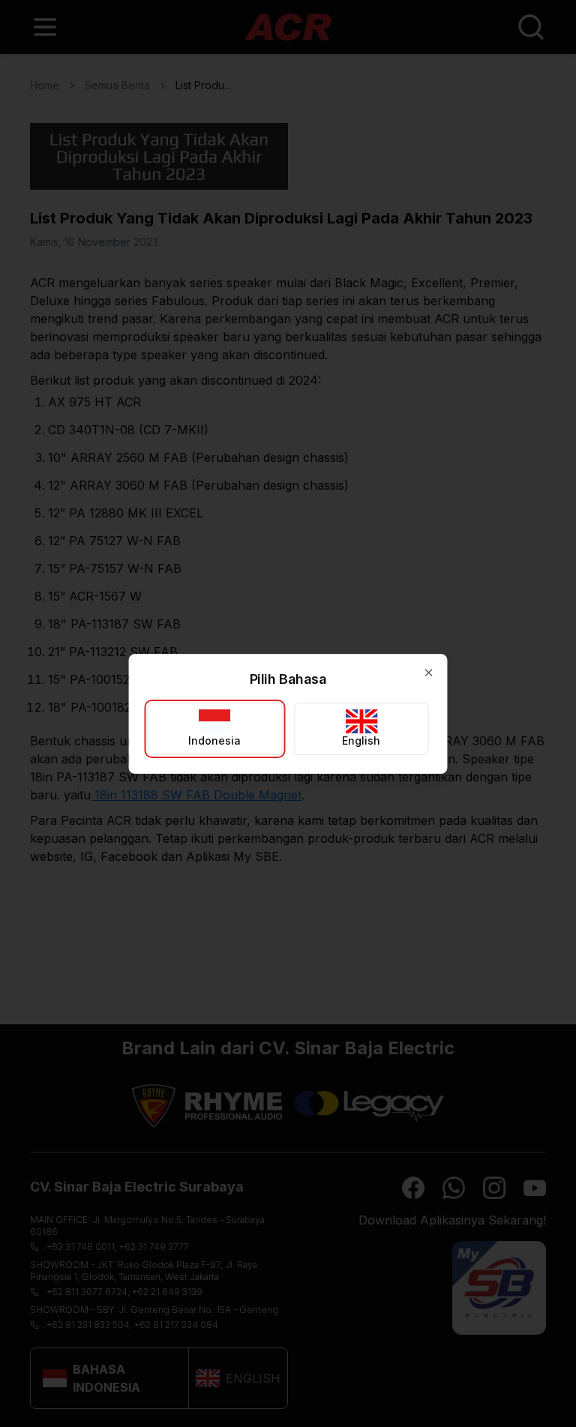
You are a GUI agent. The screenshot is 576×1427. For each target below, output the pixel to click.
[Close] (429, 673)
